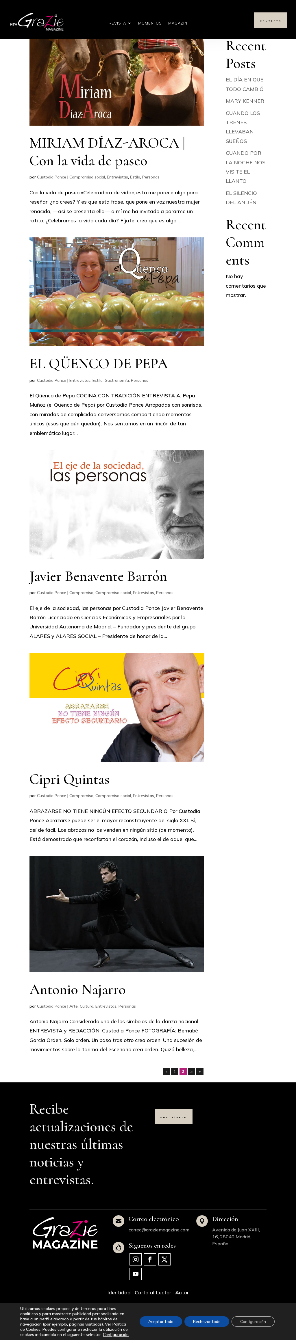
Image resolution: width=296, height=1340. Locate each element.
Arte (73, 1006)
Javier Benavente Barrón (98, 576)
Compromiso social (87, 177)
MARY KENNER (245, 101)
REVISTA (117, 23)
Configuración (116, 1334)
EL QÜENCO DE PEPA (98, 364)
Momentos (150, 23)
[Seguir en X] (164, 1259)
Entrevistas (117, 177)
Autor (182, 1292)
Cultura (86, 1006)
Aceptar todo (160, 1321)
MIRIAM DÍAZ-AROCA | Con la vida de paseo (107, 152)
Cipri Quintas (69, 779)
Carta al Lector (153, 1292)
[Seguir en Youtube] (136, 1274)
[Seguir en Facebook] (150, 1259)
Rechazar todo (207, 1321)
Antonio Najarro (77, 989)
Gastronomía (117, 380)
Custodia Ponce (51, 177)
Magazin (177, 23)
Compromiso (81, 592)
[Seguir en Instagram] (136, 1259)
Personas (151, 177)
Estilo (135, 177)
